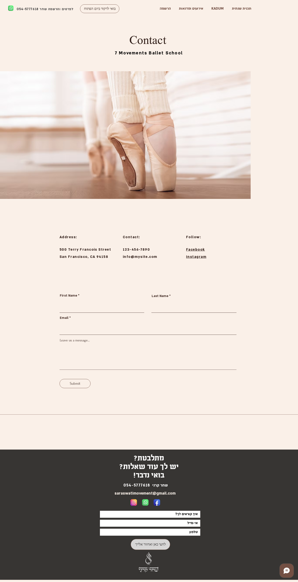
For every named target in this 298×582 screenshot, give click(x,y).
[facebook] (157, 502)
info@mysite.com (140, 256)
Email (64, 318)
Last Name (160, 296)
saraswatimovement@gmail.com (145, 493)
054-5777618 (28, 9)
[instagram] (133, 502)
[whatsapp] (145, 502)
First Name (68, 295)
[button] (99, 8)
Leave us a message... (75, 340)
